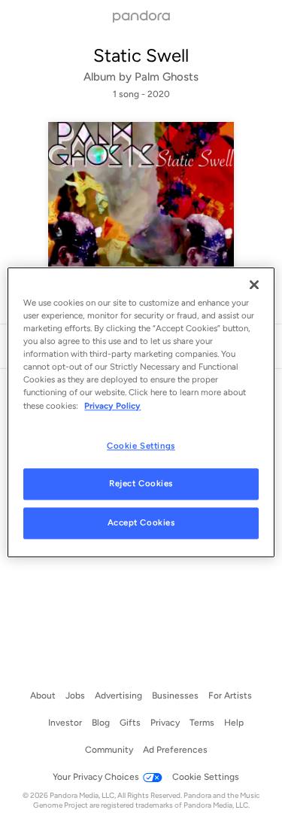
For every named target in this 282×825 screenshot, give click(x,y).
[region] (140, 412)
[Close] (254, 284)
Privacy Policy (112, 405)
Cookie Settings (141, 445)
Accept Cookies (141, 523)
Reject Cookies (141, 484)
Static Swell (141, 55)
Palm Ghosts (167, 77)
